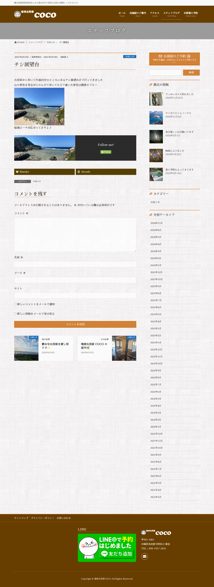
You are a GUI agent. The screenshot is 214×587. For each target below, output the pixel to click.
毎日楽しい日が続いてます (180, 132)
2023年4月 (156, 321)
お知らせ (129, 57)
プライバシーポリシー (42, 518)
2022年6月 (155, 392)
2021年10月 (156, 448)
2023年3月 (156, 328)
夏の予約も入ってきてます (180, 170)
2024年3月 (156, 251)
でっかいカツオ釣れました (180, 94)
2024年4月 (156, 244)
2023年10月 (156, 279)
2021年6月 (156, 476)
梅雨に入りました (175, 151)
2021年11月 (156, 441)
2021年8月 (156, 462)
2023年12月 (156, 272)
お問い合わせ (64, 518)
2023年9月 (156, 286)
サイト (18, 288)
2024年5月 (156, 237)
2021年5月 (156, 483)
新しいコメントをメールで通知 (36, 304)
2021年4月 (156, 490)
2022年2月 (155, 420)
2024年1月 (156, 265)
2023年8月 (156, 293)
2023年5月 (156, 314)
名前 (18, 257)
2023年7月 (156, 300)
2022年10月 (156, 363)
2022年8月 (155, 377)
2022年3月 (155, 413)
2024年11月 (156, 223)
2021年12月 (156, 434)
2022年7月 (156, 384)
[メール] (144, 556)
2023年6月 (156, 307)
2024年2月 (155, 258)
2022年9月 (155, 370)
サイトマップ (21, 518)
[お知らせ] (26, 348)
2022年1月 (155, 427)
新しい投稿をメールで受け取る (36, 314)
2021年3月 (156, 497)
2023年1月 (156, 342)
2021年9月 (156, 455)
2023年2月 (155, 335)
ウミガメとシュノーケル (178, 113)
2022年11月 (156, 356)
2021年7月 (156, 469)
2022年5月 (155, 399)
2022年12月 (156, 349)
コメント (21, 213)
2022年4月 (155, 406)
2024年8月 (156, 230)
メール (20, 273)
